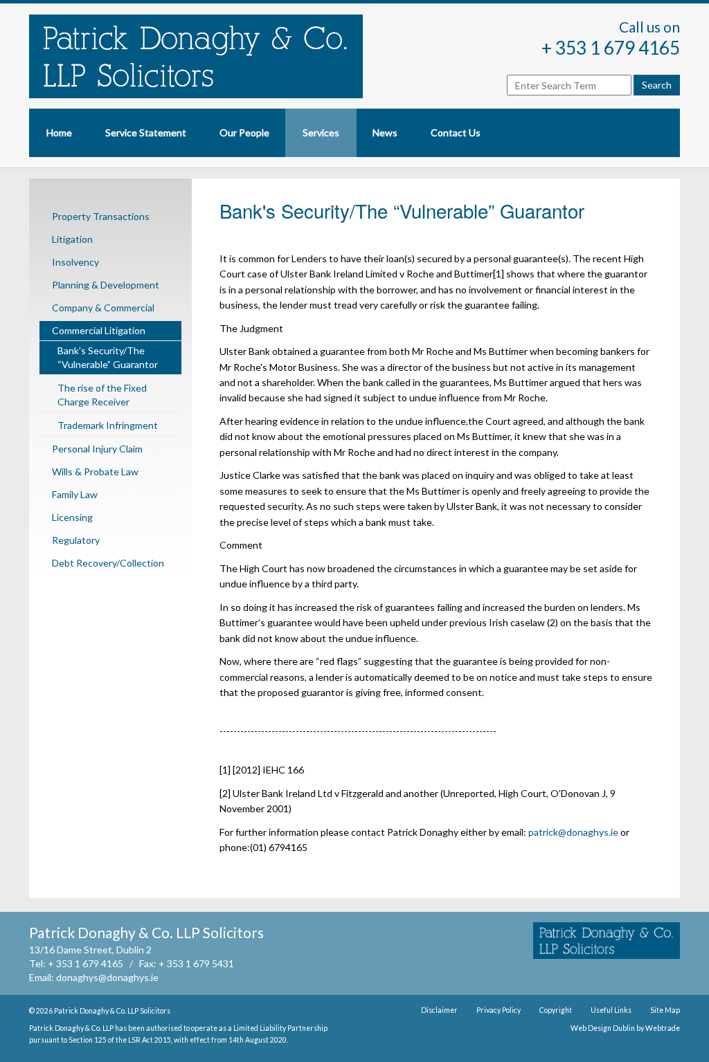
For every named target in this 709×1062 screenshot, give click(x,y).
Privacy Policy (498, 1010)
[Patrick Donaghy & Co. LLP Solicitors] (214, 56)
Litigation (72, 239)
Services (321, 132)
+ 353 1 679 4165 (610, 48)
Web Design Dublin (603, 1028)
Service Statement (145, 132)
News (385, 132)
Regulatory (76, 540)
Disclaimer (439, 1010)
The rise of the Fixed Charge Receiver (102, 395)
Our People (244, 132)
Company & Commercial (103, 307)
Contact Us (456, 132)
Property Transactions (101, 216)
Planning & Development (105, 285)
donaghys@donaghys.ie (107, 977)
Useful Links (611, 1010)
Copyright (555, 1010)
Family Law (75, 494)
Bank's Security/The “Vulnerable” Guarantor (107, 357)
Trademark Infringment (107, 425)
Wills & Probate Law (95, 471)
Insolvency (75, 262)
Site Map (665, 1010)
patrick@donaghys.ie (573, 832)
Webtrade (662, 1028)
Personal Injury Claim (97, 449)
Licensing (72, 517)
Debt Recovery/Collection (108, 563)
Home (59, 132)
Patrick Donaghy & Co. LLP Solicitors (112, 1011)
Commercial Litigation (98, 330)
